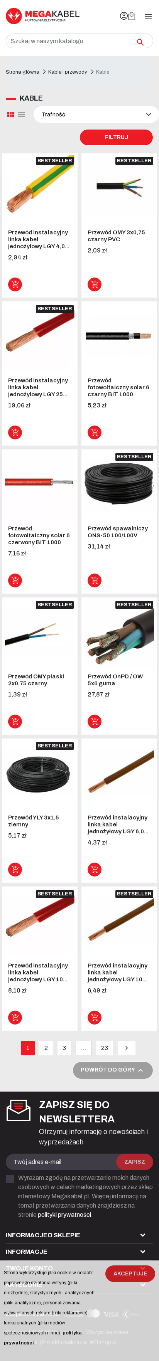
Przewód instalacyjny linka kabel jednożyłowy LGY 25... (38, 387)
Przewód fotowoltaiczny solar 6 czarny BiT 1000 (118, 387)
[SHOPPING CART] (131, 16)
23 (104, 1048)
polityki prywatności (64, 1214)
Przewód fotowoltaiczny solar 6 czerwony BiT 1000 (39, 535)
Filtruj (116, 137)
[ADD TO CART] (15, 284)
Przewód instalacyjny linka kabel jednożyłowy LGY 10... (38, 972)
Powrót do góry (113, 1070)
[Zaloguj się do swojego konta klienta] (124, 16)
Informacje (26, 1251)
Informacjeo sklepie (43, 1235)
